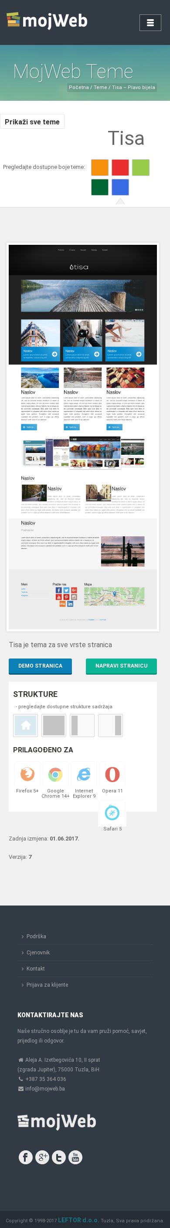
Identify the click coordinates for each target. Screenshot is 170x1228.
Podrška (36, 936)
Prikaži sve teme (32, 122)
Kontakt (36, 969)
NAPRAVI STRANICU (121, 666)
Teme (99, 87)
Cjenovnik (38, 953)
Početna (79, 87)
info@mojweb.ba (45, 1089)
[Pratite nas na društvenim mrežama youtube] (75, 1157)
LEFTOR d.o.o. (78, 1220)
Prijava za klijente (47, 985)
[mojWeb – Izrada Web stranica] (48, 22)
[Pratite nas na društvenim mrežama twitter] (59, 1157)
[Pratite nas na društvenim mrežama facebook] (26, 1157)
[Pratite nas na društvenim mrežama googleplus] (42, 1157)
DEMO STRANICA (40, 666)
